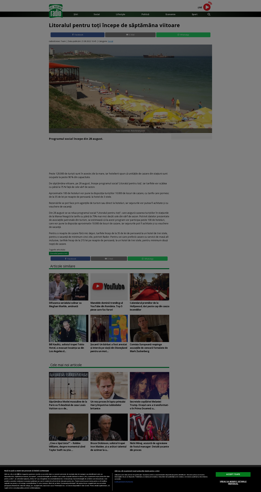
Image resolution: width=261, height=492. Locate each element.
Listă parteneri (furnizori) (124, 482)
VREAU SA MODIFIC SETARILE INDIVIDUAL (233, 483)
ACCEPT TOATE (233, 474)
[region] (130, 479)
